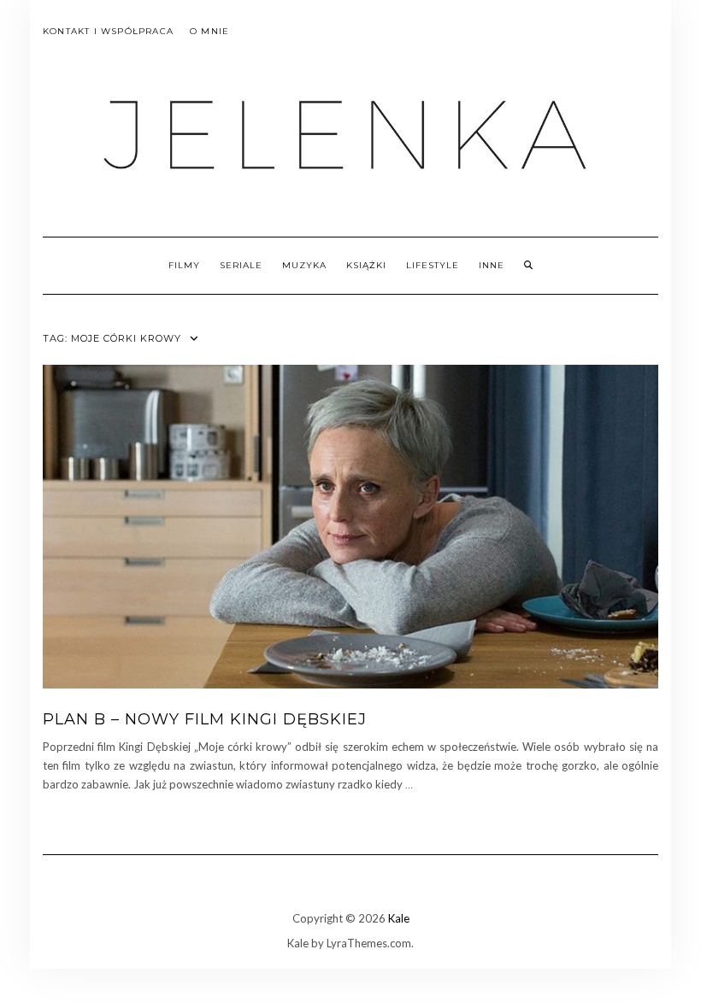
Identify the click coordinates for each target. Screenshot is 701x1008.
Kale (398, 918)
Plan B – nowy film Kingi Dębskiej (205, 719)
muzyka (304, 265)
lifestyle (432, 265)
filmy (184, 265)
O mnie (209, 31)
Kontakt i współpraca (108, 31)
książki (366, 265)
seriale (241, 265)
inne (491, 265)
